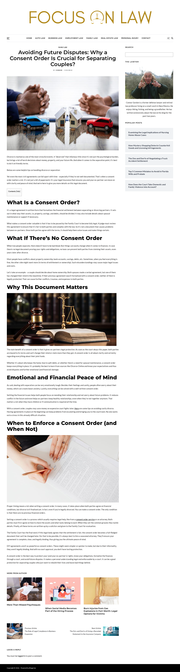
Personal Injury (129, 38)
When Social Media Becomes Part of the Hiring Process (61, 609)
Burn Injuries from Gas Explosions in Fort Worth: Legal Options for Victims (100, 611)
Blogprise (32, 668)
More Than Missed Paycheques (23, 605)
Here (76, 408)
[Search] (172, 38)
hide (18, 191)
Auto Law (40, 38)
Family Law (92, 38)
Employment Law (74, 38)
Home (29, 38)
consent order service (85, 519)
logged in (21, 656)
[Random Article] (168, 38)
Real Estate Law (109, 38)
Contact (146, 38)
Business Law (55, 38)
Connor (59, 70)
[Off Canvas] (8, 38)
